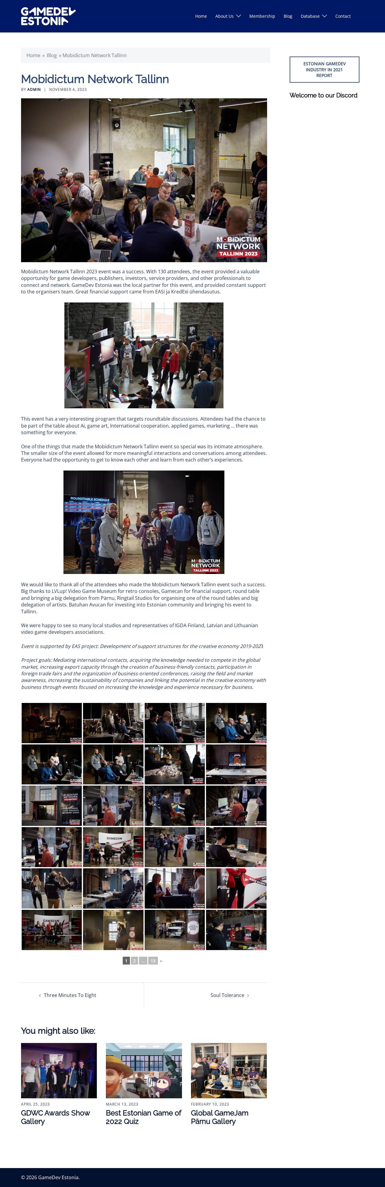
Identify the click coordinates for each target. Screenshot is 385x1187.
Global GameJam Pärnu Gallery (219, 1117)
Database (310, 16)
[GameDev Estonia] (48, 15)
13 (153, 961)
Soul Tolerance (227, 995)
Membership (262, 16)
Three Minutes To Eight (70, 995)
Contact (343, 16)
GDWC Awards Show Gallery (55, 1117)
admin (34, 89)
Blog (288, 16)
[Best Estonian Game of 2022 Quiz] (144, 1070)
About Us (224, 16)
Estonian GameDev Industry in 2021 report (324, 69)
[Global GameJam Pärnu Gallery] (229, 1070)
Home (201, 16)
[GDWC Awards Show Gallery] (59, 1070)
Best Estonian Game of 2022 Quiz (143, 1117)
